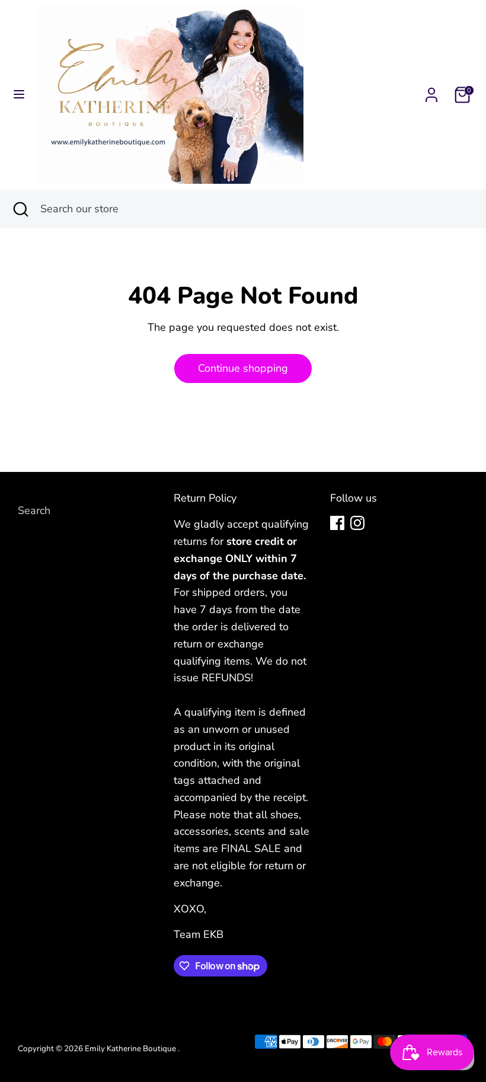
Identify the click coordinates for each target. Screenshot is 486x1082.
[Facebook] (337, 523)
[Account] (431, 91)
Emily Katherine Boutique (131, 1048)
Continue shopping (243, 368)
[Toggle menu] (19, 94)
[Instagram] (357, 523)
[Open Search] (20, 209)
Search (34, 510)
